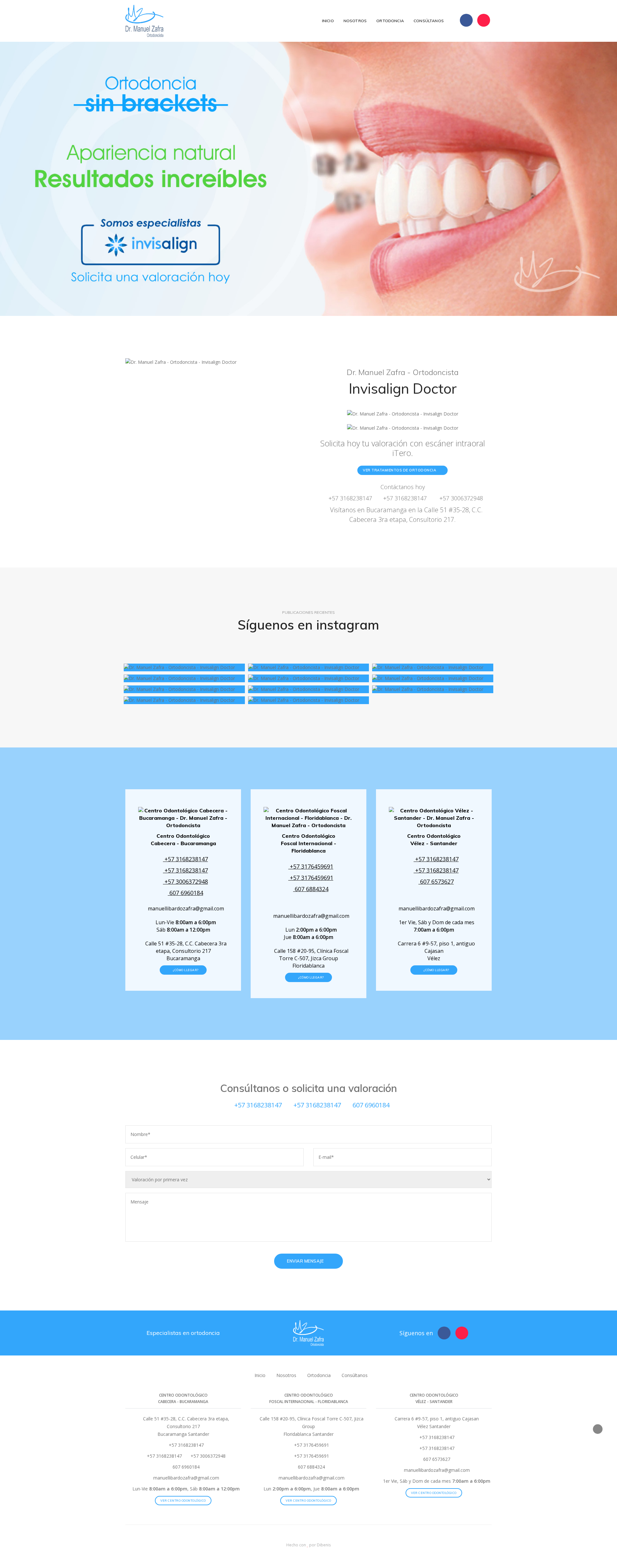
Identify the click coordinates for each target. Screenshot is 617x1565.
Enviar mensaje (306, 1261)
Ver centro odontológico (183, 1500)
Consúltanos (429, 20)
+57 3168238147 (349, 498)
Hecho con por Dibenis (308, 1545)
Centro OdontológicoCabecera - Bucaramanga (183, 839)
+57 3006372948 (460, 498)
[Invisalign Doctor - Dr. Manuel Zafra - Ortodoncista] (145, 21)
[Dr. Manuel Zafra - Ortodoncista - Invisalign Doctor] (184, 667)
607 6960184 (185, 893)
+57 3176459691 (310, 866)
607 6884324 (310, 889)
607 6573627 (436, 881)
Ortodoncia (390, 20)
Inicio (328, 20)
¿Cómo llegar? (185, 970)
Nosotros (355, 20)
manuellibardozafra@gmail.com (185, 908)
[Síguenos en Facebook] (466, 20)
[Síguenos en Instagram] (483, 20)
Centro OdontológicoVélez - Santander (434, 839)
